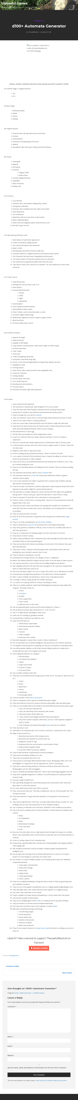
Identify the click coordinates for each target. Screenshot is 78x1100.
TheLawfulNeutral (33, 32)
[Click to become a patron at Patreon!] (39, 948)
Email (10, 1046)
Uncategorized (39, 21)
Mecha (39, 415)
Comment (12, 1006)
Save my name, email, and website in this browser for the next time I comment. (37, 1068)
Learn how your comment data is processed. (51, 1080)
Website (11, 1055)
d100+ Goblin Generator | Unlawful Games (29, 993)
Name (10, 1037)
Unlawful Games (15, 3)
